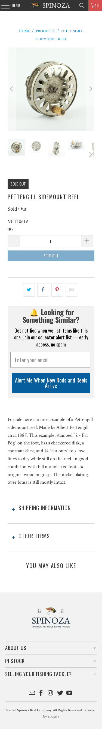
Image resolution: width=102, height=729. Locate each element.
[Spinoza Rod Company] (51, 5)
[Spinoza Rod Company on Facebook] (41, 694)
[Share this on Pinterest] (57, 290)
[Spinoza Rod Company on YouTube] (70, 694)
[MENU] (2, 5)
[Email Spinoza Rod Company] (32, 694)
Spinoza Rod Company (34, 710)
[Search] (82, 5)
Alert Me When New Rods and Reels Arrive (51, 383)
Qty (10, 229)
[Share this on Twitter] (29, 290)
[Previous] (11, 89)
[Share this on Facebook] (43, 290)
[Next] (90, 89)
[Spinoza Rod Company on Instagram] (51, 694)
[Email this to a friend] (71, 290)
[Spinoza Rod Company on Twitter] (60, 694)
